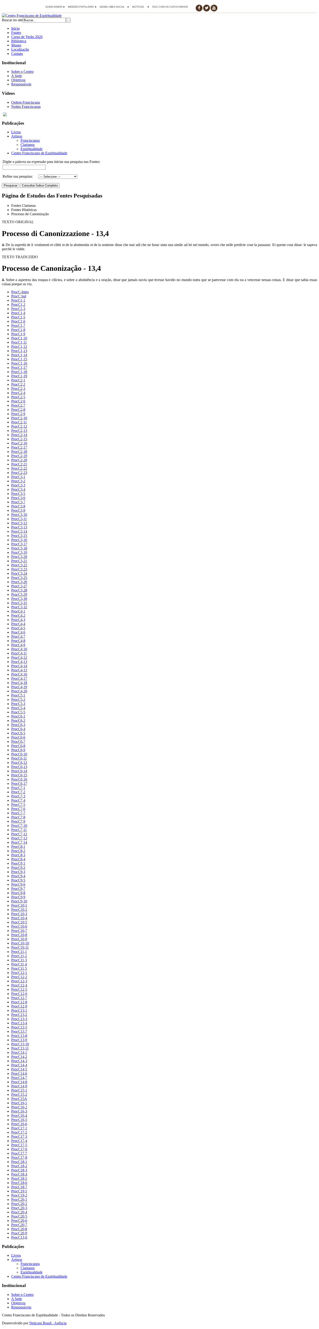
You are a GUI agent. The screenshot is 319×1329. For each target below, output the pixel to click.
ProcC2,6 (18, 401)
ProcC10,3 (19, 914)
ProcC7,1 (18, 788)
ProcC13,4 (19, 1023)
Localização (20, 49)
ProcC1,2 (18, 305)
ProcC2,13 (19, 431)
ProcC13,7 (19, 1031)
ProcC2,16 (19, 443)
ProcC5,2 (18, 700)
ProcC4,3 (18, 620)
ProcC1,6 (18, 321)
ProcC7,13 (19, 838)
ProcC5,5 (18, 712)
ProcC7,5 (18, 805)
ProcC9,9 (18, 897)
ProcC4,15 (19, 670)
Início (15, 28)
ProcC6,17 (19, 784)
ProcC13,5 (19, 1027)
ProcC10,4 (19, 918)
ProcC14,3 (19, 1061)
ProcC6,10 (19, 754)
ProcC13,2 (19, 1015)
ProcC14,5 (19, 1069)
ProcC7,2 (18, 792)
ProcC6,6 (18, 737)
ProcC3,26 (19, 582)
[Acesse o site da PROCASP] (159, 114)
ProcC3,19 (19, 552)
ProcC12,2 (19, 977)
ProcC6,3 (18, 725)
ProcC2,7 (18, 405)
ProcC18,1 (19, 1162)
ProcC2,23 (19, 473)
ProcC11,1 (19, 952)
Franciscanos (30, 140)
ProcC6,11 (19, 758)
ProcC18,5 (19, 1179)
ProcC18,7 (19, 1187)
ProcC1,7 (18, 326)
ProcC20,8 (19, 1229)
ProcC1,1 (18, 300)
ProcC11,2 (19, 956)
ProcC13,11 (20, 1048)
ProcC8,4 (18, 859)
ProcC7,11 (19, 830)
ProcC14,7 (19, 1078)
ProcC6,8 (18, 746)
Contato (17, 54)
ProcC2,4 (18, 393)
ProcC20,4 (19, 1212)
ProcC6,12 (19, 763)
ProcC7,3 (18, 796)
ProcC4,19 (19, 687)
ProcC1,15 (19, 359)
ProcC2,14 (19, 435)
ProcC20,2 (19, 1204)
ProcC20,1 (19, 1200)
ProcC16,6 (19, 1124)
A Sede (16, 76)
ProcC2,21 (19, 464)
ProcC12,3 (19, 981)
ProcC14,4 (19, 1065)
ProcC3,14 (19, 531)
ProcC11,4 (19, 964)
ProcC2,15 (19, 439)
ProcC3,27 (19, 586)
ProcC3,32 (19, 607)
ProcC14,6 (19, 1073)
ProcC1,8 (18, 330)
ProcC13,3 (19, 1019)
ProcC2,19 (19, 456)
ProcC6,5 (18, 733)
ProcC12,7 (19, 998)
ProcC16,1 (19, 1103)
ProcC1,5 (18, 317)
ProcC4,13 (19, 662)
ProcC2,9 (18, 414)
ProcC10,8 (19, 935)
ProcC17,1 (19, 1128)
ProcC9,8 (18, 893)
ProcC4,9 (18, 645)
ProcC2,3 (18, 389)
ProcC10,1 (19, 905)
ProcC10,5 (19, 922)
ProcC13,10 (20, 1044)
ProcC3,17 (19, 544)
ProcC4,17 (19, 678)
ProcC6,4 (18, 729)
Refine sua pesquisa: (18, 176)
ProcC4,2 (18, 615)
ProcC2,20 (19, 460)
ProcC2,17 (19, 447)
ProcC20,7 (19, 1225)
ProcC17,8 (19, 1158)
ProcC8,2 (18, 851)
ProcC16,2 (19, 1107)
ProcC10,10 (20, 943)
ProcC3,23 (19, 569)
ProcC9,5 (18, 880)
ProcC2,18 (19, 452)
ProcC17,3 (19, 1137)
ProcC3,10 (19, 515)
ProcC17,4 (19, 1141)
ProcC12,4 (19, 985)
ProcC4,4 (18, 624)
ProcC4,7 (18, 636)
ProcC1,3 (18, 309)
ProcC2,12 (19, 426)
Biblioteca (18, 41)
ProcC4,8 (18, 641)
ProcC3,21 (19, 561)
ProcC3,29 (19, 594)
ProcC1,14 (19, 355)
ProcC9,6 (18, 884)
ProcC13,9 (19, 1040)
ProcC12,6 (19, 994)
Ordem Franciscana (25, 102)
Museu (16, 45)
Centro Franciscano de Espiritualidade (39, 153)
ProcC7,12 (19, 834)
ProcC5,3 (18, 704)
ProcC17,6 (19, 1149)
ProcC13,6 (19, 1237)
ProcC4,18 (19, 683)
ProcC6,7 (18, 742)
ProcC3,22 (19, 565)
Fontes (16, 33)
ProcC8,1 (18, 847)
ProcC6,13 (19, 767)
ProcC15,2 (19, 1094)
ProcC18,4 (19, 1174)
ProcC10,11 (20, 947)
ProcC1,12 (19, 347)
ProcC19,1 (19, 1191)
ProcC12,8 (19, 1002)
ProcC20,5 (19, 1216)
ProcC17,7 (19, 1153)
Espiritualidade (32, 149)
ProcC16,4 (19, 1115)
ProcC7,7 (18, 813)
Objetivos (18, 80)
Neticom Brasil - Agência (48, 1323)
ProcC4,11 (19, 653)
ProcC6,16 (19, 779)
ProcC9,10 (19, 901)
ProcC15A (19, 1099)
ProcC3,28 (19, 590)
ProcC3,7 (18, 502)
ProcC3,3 (18, 485)
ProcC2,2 (18, 384)
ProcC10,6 (19, 926)
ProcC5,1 (18, 695)
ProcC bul (18, 296)
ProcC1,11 (19, 342)
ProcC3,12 (19, 523)
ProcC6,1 (18, 716)
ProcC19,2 (19, 1195)
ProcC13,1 (19, 1010)
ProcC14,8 (19, 1082)
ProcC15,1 (19, 1090)
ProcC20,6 (19, 1221)
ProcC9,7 (18, 889)
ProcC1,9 (18, 334)
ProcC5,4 (18, 708)
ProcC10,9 (19, 939)
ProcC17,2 (19, 1132)
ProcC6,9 (18, 750)
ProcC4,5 (18, 628)
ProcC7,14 (19, 842)
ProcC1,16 (19, 363)
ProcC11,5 (19, 968)
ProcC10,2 (19, 910)
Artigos (16, 136)
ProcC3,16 (19, 540)
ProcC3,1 (18, 477)
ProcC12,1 (19, 973)
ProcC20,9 (19, 1233)
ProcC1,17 (19, 368)
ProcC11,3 (19, 960)
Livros (16, 132)
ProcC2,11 (19, 422)
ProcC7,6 (18, 809)
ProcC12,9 (19, 1006)
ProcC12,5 (19, 989)
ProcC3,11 (19, 519)
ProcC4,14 (19, 666)
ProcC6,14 (19, 771)
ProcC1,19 (19, 376)
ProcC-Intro (20, 292)
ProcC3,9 (18, 510)
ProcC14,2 (19, 1057)
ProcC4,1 (18, 611)
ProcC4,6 (18, 632)
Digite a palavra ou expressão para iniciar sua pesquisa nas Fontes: (51, 162)
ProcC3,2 (18, 481)
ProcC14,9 (19, 1086)
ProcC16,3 (19, 1111)
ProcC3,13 (19, 527)
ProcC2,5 (18, 397)
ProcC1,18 (19, 372)
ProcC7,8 (18, 817)
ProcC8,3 (18, 855)
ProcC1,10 (19, 338)
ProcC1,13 (19, 351)
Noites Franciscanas (26, 107)
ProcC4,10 (19, 649)
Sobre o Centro (22, 72)
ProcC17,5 (19, 1145)
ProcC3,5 (18, 494)
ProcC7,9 (18, 821)
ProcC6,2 (18, 721)
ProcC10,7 (19, 931)
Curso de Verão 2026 (27, 37)
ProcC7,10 (19, 826)
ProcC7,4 (18, 800)
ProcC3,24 (19, 573)
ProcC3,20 (19, 557)
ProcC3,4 (18, 489)
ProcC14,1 (19, 1052)
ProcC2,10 (19, 418)
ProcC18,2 (19, 1166)
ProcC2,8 (18, 410)
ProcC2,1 (18, 380)
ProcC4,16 (19, 674)
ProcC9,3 (18, 872)
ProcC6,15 (19, 775)
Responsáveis (21, 84)
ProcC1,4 (18, 313)
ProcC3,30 (19, 599)
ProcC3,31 (19, 603)
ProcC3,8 (18, 506)
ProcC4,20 (19, 691)
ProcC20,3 (19, 1208)
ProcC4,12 (19, 657)
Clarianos (28, 145)
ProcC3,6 (18, 498)
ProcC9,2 (18, 868)
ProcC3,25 (19, 578)
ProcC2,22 (19, 468)
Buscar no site (12, 20)
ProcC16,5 (19, 1120)
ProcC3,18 (19, 548)
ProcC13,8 (19, 1036)
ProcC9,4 (18, 876)
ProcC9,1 (18, 863)
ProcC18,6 (19, 1183)
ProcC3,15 (19, 536)
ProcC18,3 (19, 1170)
